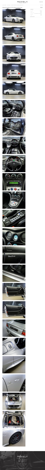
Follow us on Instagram (23, 464)
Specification (32, 16)
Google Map (23, 465)
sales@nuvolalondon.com (23, 463)
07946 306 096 (24, 461)
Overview (31, 9)
